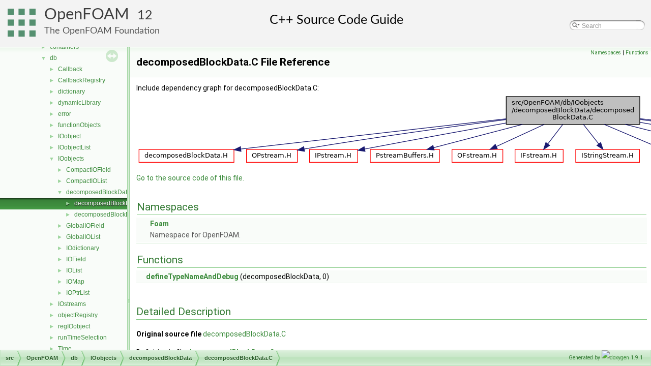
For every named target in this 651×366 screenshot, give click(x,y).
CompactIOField (88, 169)
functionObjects (79, 125)
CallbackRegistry (81, 80)
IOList (74, 270)
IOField (76, 259)
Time (65, 348)
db (53, 58)
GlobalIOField (85, 225)
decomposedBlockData (98, 192)
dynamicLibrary (79, 102)
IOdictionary (82, 248)
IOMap (75, 281)
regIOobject (74, 326)
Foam (159, 224)
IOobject (69, 136)
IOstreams (72, 304)
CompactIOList (86, 181)
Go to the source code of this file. (190, 178)
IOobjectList (74, 147)
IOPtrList (78, 292)
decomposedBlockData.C (109, 203)
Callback (70, 69)
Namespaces (605, 52)
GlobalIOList (83, 236)
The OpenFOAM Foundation (102, 31)
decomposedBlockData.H (109, 214)
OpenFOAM (86, 14)
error (64, 113)
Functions (637, 52)
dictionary (71, 91)
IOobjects (71, 158)
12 (145, 15)
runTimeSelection (82, 337)
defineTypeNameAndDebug (192, 276)
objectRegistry (78, 315)
